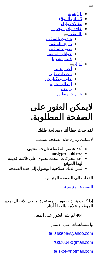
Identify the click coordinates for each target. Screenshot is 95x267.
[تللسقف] (66, 35)
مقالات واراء (71, 23)
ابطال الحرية (61, 84)
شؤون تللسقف (59, 38)
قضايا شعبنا (62, 58)
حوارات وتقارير (69, 94)
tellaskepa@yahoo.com (71, 233)
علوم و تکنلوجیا (58, 79)
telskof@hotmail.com (73, 251)
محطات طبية (60, 73)
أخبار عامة (63, 68)
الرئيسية (75, 13)
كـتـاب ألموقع (70, 18)
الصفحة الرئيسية (78, 187)
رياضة (66, 89)
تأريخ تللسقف (60, 43)
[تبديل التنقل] (91, 6)
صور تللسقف (60, 48)
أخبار (78, 63)
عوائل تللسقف (59, 53)
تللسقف (75, 33)
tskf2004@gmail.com (73, 242)
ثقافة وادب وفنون (66, 28)
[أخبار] (72, 65)
